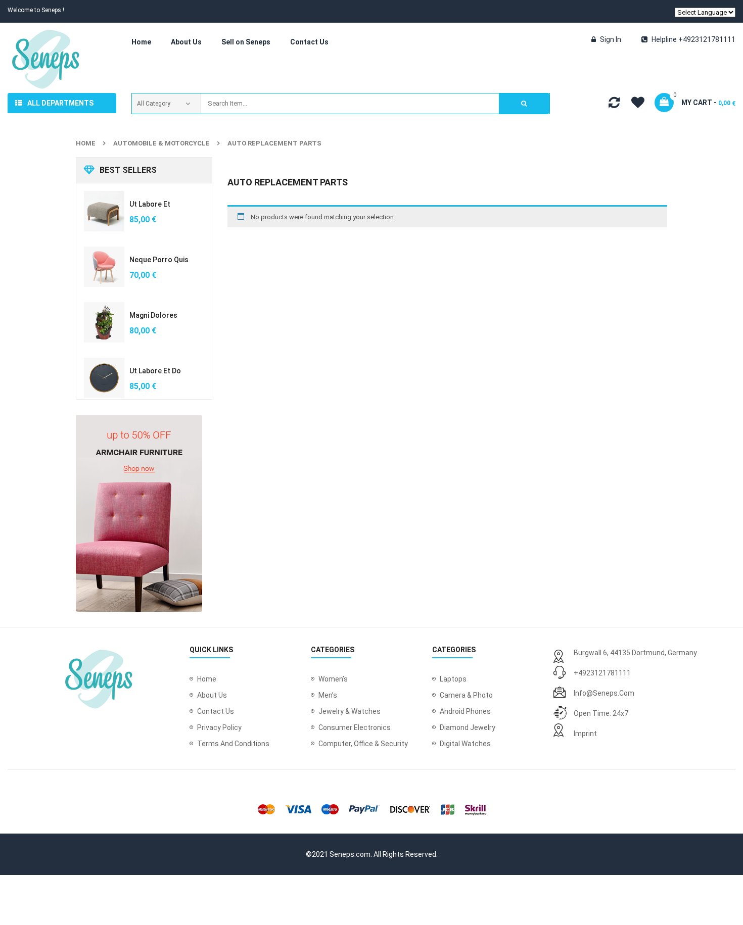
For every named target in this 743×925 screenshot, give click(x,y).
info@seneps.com (604, 693)
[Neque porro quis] (104, 267)
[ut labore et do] (104, 378)
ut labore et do (155, 371)
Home (86, 143)
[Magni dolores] (104, 322)
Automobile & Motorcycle (161, 143)
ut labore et (149, 204)
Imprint (585, 733)
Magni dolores (153, 315)
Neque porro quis (159, 260)
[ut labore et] (104, 211)
